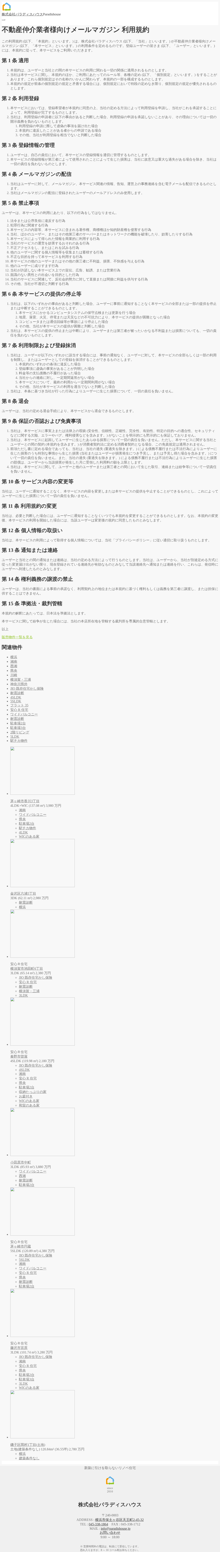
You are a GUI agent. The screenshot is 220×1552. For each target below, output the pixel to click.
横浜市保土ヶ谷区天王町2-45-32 (119, 1520)
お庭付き (26, 1096)
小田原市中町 (20, 1162)
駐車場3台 (18, 728)
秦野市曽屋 (19, 1056)
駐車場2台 (18, 723)
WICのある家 (29, 836)
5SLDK (15, 701)
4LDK (23, 832)
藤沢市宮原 (19, 1348)
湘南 (13, 661)
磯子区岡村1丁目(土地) (27, 1445)
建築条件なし (29, 1458)
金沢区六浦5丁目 (23, 893)
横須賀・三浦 (20, 679)
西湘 (13, 666)
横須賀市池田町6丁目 (26, 968)
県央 (13, 670)
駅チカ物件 (19, 740)
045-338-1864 (98, 1524)
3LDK (23, 995)
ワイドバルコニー (24, 714)
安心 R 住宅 (19, 710)
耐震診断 (17, 693)
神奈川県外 (19, 684)
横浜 (13, 657)
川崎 (13, 675)
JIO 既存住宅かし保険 (27, 688)
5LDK (14, 736)
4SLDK (15, 697)
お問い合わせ (110, 1532)
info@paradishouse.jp (115, 1528)
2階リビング (19, 732)
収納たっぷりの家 (32, 1092)
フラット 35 (19, 705)
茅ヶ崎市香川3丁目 (25, 801)
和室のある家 (29, 1105)
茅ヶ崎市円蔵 (20, 1246)
